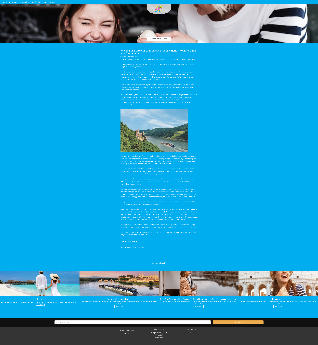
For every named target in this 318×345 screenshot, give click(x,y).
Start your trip (238, 322)
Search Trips (35, 2)
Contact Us (52, 2)
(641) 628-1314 (160, 334)
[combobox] (132, 322)
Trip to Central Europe (159, 39)
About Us (126, 333)
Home (4, 2)
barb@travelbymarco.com (160, 332)
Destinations (24, 2)
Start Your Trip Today (159, 263)
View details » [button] (39, 305)
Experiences (13, 2)
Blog (44, 2)
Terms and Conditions (127, 337)
